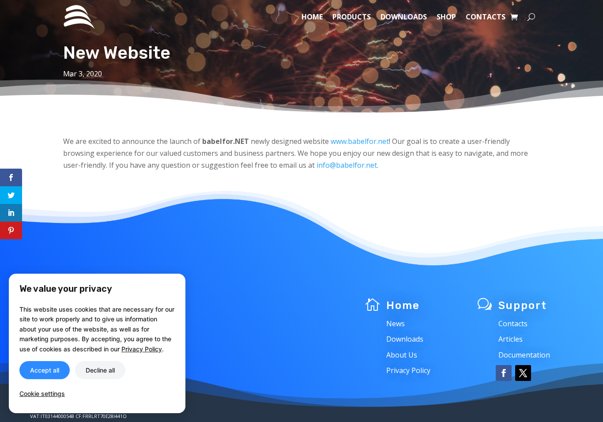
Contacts (485, 17)
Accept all (44, 370)
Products (351, 17)
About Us (401, 355)
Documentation (524, 355)
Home (312, 17)
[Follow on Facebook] (504, 373)
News (395, 323)
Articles (510, 339)
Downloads (404, 17)
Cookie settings (42, 393)
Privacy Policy (408, 370)
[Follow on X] (523, 373)
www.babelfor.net (360, 141)
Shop (446, 17)
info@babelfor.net (347, 165)
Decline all (100, 370)
